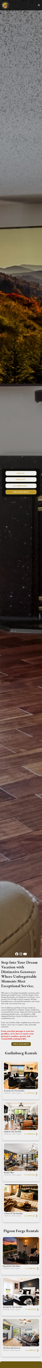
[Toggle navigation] (39, 5)
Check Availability (21, 1044)
